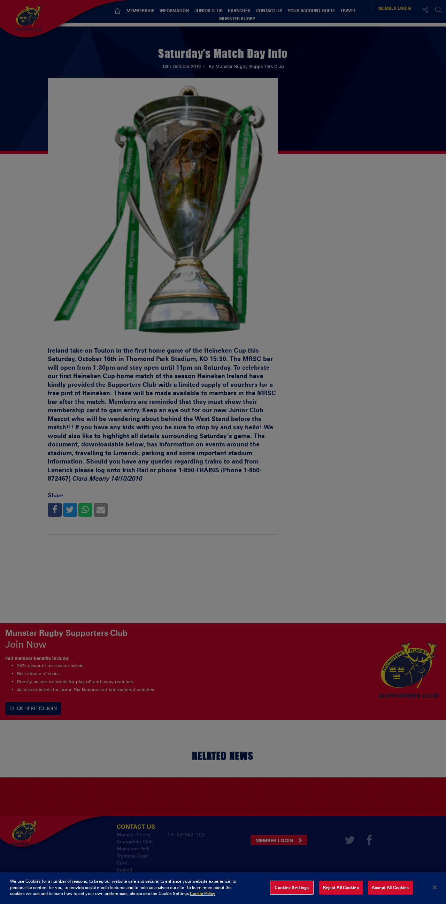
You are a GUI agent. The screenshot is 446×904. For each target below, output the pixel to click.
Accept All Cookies (390, 887)
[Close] (435, 887)
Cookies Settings (292, 887)
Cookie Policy (202, 893)
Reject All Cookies (341, 887)
